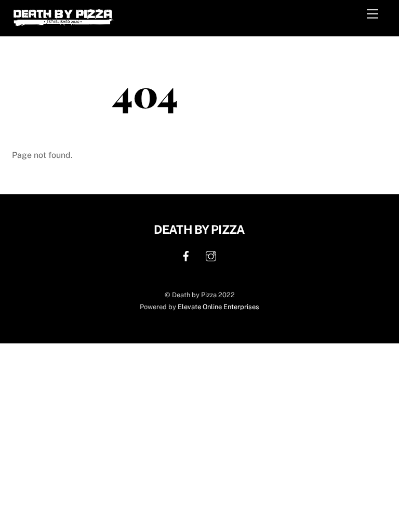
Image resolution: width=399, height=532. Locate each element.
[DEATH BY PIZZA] (64, 23)
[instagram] (211, 254)
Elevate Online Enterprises (218, 307)
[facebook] (186, 254)
